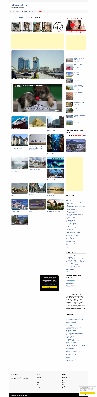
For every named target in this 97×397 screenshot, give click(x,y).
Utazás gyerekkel (69, 263)
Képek (35, 11)
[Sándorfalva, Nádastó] (69, 109)
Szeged (74, 79)
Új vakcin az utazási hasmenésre (73, 266)
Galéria (14, 18)
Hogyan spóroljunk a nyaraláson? (73, 271)
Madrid (67, 240)
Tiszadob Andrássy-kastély (17, 148)
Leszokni (64, 387)
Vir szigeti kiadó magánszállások (73, 344)
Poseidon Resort (51, 179)
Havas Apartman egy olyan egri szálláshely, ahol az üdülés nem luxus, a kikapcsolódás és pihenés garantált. (75, 335)
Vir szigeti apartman (70, 348)
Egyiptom (31, 129)
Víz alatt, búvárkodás (52, 154)
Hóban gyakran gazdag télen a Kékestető (74, 214)
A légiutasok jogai (69, 257)
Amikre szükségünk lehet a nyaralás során (75, 255)
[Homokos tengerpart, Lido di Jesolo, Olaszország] (69, 58)
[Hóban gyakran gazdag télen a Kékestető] (69, 115)
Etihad (30, 211)
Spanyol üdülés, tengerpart (71, 243)
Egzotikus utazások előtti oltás (72, 264)
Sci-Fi (38, 382)
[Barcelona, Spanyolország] (69, 92)
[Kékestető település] (69, 121)
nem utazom (69, 286)
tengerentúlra (69, 283)
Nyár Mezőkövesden (70, 339)
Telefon (38, 384)
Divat (63, 379)
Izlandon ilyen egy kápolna (71, 237)
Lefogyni (64, 386)
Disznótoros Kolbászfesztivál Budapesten (74, 340)
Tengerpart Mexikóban (16, 211)
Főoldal (12, 11)
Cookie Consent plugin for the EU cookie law (87, 394)
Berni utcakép (32, 194)
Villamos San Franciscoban (17, 227)
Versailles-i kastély (51, 195)
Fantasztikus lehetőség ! (71, 321)
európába (68, 282)
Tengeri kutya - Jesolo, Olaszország (77, 65)
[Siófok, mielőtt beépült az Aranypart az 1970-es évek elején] (69, 85)
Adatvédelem (19, 395)
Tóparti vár (68, 246)
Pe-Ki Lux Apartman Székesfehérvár (73, 327)
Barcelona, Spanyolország (78, 92)
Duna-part (68, 247)
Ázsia (21, 18)
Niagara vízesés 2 (15, 171)
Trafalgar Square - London (35, 169)
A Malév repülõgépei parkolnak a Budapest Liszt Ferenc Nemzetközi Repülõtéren (37, 148)
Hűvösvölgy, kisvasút (70, 217)
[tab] (69, 55)
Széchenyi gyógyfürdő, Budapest (73, 232)
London (13, 195)
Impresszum (13, 395)
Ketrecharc (39, 387)
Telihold (67, 218)
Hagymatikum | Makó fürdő (78, 102)
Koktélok (38, 379)
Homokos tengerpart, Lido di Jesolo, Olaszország (79, 59)
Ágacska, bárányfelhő (70, 220)
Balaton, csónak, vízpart (71, 223)
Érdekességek (24, 11)
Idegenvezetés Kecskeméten (72, 328)
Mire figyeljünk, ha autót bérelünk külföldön (75, 261)
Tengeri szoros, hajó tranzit (71, 238)
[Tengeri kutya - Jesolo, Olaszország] (69, 64)
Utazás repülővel (69, 231)
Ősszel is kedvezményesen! (71, 331)
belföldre (68, 280)
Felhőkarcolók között (70, 241)
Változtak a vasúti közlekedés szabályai (74, 258)
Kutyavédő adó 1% (66, 377)
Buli (37, 386)
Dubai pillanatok (69, 229)
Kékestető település (77, 121)
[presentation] (69, 55)
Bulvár (38, 380)
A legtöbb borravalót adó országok (73, 260)
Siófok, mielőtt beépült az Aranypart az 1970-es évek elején (78, 86)
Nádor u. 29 (68, 337)
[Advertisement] (37, 41)
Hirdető (31, 11)
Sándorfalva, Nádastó (77, 108)
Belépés (25, 0)
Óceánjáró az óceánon (16, 131)
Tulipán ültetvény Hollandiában (72, 235)
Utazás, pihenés (19, 5)
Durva (63, 380)
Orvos (63, 382)
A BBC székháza (51, 130)
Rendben (87, 393)
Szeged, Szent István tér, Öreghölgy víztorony (75, 227)
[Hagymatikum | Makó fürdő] (69, 102)
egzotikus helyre (69, 285)
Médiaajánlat (24, 395)
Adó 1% (40, 11)
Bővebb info (87, 390)
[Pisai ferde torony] (69, 73)
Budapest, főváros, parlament (72, 234)
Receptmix (39, 377)
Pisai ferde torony (76, 72)
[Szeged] (69, 79)
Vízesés (67, 244)
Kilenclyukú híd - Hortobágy (53, 211)
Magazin (17, 11)
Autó (63, 384)
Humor (38, 389)
